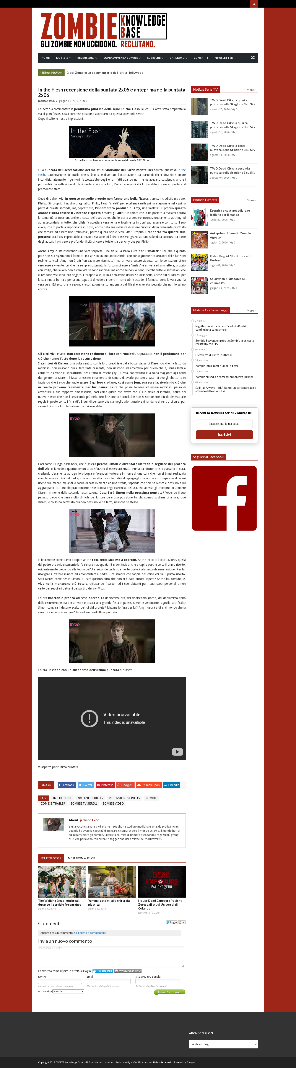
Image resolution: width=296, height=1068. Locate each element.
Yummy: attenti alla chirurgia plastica (109, 902)
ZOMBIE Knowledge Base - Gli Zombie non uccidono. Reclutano (91, 1062)
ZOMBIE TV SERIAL (84, 803)
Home (45, 57)
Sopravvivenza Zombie (121, 57)
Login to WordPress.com (127, 971)
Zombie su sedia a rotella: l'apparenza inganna (224, 377)
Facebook (68, 785)
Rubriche (154, 57)
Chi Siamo (177, 57)
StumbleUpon (151, 785)
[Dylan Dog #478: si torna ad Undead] (199, 262)
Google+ (127, 785)
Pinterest (107, 785)
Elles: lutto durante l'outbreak (214, 355)
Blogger (191, 1062)
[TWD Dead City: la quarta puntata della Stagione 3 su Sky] (199, 129)
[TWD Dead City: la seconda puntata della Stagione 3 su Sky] (199, 175)
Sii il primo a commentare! (90, 932)
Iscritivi (224, 435)
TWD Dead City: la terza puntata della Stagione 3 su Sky (107, 72)
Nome (42, 976)
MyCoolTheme (138, 1062)
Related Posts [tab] (51, 858)
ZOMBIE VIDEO (113, 803)
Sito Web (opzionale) (148, 976)
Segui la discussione (182, 922)
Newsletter (224, 57)
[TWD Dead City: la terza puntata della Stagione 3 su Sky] (199, 152)
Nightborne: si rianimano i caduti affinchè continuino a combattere (220, 328)
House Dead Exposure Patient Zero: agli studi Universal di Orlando (160, 904)
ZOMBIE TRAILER (53, 803)
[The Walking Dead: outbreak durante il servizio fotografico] (62, 882)
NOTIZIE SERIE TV (90, 798)
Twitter (88, 785)
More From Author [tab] (81, 858)
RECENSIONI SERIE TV (124, 798)
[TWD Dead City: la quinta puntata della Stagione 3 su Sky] (199, 106)
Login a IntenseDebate (103, 971)
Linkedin (173, 785)
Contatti (201, 57)
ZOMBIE (151, 798)
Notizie (62, 57)
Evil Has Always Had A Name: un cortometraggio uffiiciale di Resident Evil (225, 389)
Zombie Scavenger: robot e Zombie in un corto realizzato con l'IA (224, 342)
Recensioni (85, 57)
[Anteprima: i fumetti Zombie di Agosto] (199, 239)
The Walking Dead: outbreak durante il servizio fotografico (59, 902)
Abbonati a (45, 991)
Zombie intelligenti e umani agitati (216, 365)
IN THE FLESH (62, 798)
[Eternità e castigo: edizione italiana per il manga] (199, 217)
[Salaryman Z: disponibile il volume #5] (199, 285)
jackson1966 (46, 101)
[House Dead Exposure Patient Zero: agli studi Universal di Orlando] (162, 882)
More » (58, 73)
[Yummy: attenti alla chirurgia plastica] (112, 882)
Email (90, 976)
